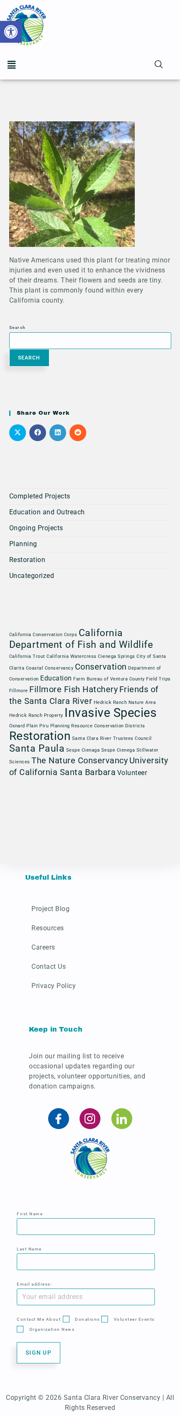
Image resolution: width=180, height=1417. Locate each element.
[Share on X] (17, 432)
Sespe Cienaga (83, 750)
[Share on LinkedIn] (57, 432)
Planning (23, 544)
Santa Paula (37, 748)
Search (17, 327)
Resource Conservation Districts (108, 726)
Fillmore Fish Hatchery (73, 689)
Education (56, 678)
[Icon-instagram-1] (90, 1118)
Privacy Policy (53, 986)
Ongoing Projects (36, 528)
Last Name (29, 1249)
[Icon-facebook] (58, 1118)
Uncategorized (31, 576)
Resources (47, 928)
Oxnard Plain (23, 726)
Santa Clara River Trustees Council (112, 738)
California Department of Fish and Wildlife (81, 638)
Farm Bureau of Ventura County (109, 679)
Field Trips (158, 679)
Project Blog (50, 909)
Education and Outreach (47, 512)
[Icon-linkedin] (121, 1118)
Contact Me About (39, 1319)
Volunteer (132, 773)
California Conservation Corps (43, 634)
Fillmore (18, 690)
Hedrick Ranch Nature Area (125, 702)
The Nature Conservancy (79, 760)
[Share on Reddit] (77, 432)
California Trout (27, 656)
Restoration (27, 560)
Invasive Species (110, 713)
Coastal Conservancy (50, 668)
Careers (43, 947)
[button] (11, 65)
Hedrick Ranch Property (36, 715)
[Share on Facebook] (37, 432)
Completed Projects (39, 496)
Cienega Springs (116, 656)
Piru (44, 726)
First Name (30, 1214)
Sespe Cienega (118, 750)
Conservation (101, 667)
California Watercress (71, 656)
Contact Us (48, 966)
